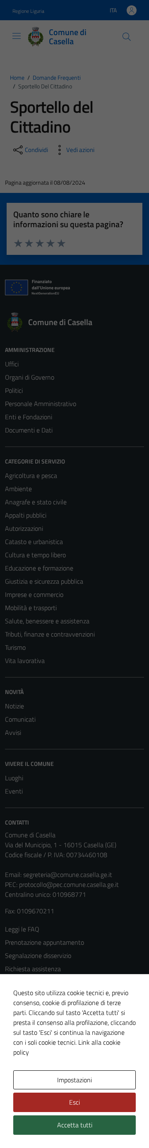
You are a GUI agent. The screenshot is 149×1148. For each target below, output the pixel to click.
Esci (74, 1102)
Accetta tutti (74, 1125)
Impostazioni (74, 1080)
